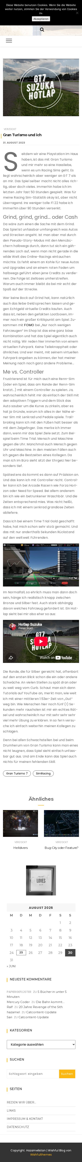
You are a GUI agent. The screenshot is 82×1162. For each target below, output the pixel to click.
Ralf (10, 1007)
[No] (77, 13)
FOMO (29, 325)
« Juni (11, 966)
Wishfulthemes (41, 1155)
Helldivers (20, 848)
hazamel (13, 1012)
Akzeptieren (41, 18)
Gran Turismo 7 (17, 773)
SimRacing (43, 773)
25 (21, 952)
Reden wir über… (21, 1102)
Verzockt (10, 129)
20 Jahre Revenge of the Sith (41, 1007)
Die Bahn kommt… (50, 1002)
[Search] (42, 29)
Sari (9, 1017)
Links (11, 1110)
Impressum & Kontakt (25, 1119)
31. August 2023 (14, 143)
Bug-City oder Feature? (61, 848)
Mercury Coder (18, 1002)
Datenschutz (18, 1127)
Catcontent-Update (41, 1012)
